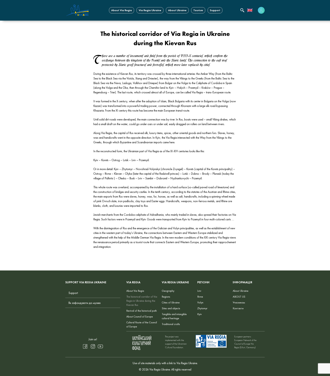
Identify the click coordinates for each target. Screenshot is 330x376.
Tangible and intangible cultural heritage (174, 316)
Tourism (198, 10)
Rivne (200, 296)
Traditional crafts (171, 324)
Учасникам (239, 302)
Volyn (200, 302)
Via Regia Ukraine (150, 10)
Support (215, 10)
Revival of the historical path (141, 311)
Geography (168, 291)
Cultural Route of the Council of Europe (141, 324)
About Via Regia (121, 10)
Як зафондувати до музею (84, 303)
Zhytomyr (202, 308)
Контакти (238, 308)
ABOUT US (239, 296)
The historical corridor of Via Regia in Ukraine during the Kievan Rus (141, 301)
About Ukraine (177, 10)
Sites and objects (171, 308)
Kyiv (199, 314)
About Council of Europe (139, 316)
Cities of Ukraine (171, 302)
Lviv (199, 291)
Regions (166, 296)
